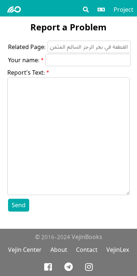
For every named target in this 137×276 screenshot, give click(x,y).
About (58, 249)
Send (19, 205)
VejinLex (117, 249)
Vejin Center (25, 249)
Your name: (23, 60)
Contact (87, 249)
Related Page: (27, 47)
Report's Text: (26, 72)
